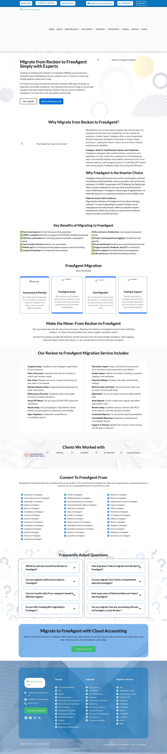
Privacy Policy (124, 744)
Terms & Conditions (138, 744)
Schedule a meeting (36, 710)
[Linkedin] (25, 717)
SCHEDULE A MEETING (46, 3)
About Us (106, 744)
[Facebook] (30, 717)
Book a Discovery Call (51, 101)
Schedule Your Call (83, 649)
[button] (20, 455)
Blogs (114, 744)
